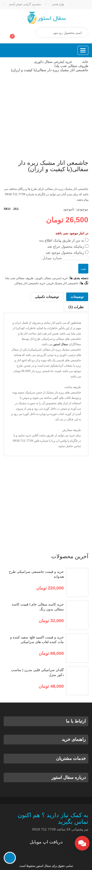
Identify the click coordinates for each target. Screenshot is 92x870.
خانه (85, 62)
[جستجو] (44, 32)
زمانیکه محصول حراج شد (66, 246)
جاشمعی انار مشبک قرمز (62, 283)
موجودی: (81, 209)
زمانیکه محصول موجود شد (65, 252)
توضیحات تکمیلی (47, 297)
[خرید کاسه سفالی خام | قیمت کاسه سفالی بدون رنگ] (77, 615)
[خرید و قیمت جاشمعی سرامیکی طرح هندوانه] (77, 582)
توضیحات (77, 297)
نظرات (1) (76, 307)
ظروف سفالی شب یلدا (71, 66)
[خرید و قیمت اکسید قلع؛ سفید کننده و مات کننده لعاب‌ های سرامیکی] (77, 648)
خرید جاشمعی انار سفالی (29, 283)
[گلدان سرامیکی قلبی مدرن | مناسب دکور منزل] (77, 680)
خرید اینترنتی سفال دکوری (53, 62)
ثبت (83, 269)
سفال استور (60, 344)
